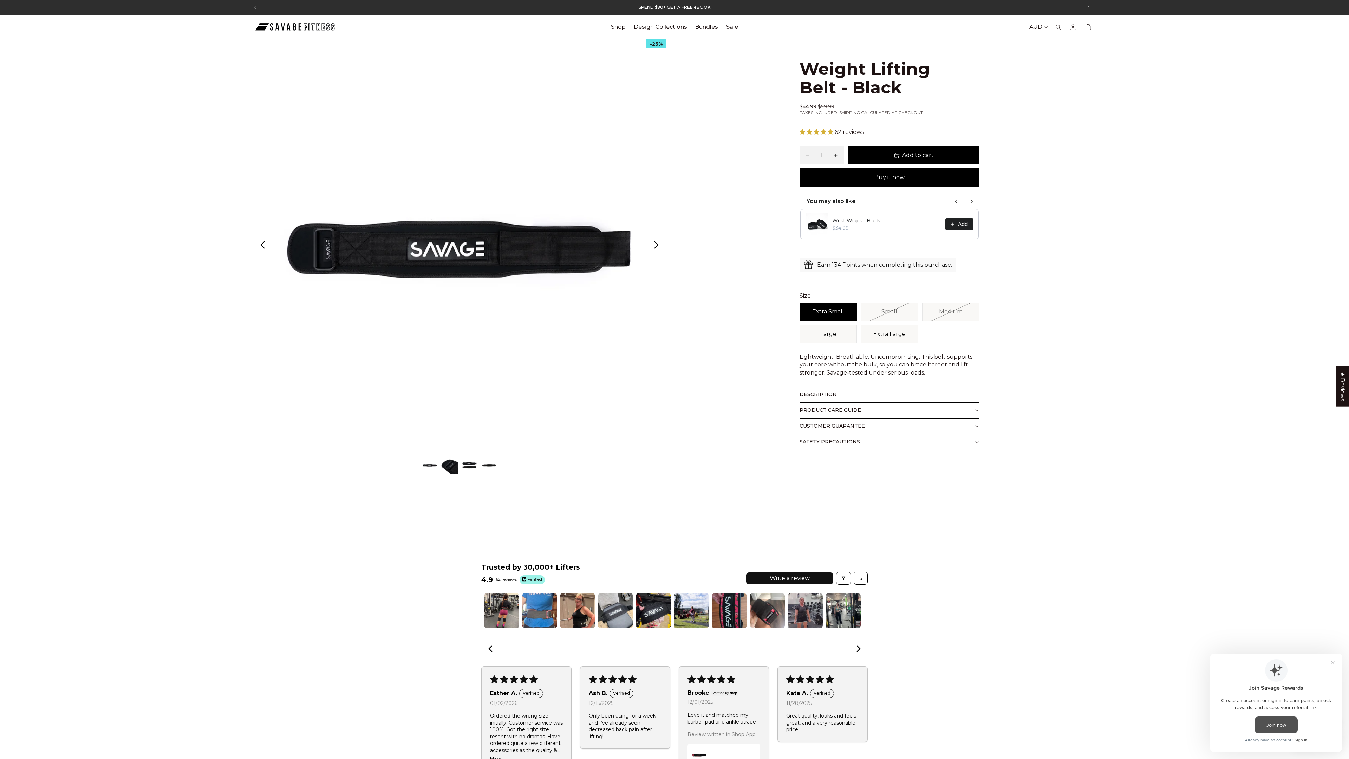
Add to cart (918, 155)
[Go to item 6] (691, 610)
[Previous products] (956, 201)
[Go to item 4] (615, 610)
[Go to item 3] (577, 610)
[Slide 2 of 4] (449, 465)
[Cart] (1088, 27)
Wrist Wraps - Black (856, 221)
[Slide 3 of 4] (469, 465)
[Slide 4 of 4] (489, 465)
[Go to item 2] (539, 610)
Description (818, 394)
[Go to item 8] (767, 610)
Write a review (790, 578)
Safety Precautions (830, 442)
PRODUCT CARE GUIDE (830, 410)
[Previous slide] (261, 246)
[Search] (1058, 27)
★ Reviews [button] (1342, 386)
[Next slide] (658, 246)
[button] (817, 132)
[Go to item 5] (653, 610)
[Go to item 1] (501, 610)
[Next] (856, 649)
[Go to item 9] (805, 610)
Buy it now (889, 177)
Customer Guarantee (832, 426)
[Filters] (843, 578)
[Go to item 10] (843, 610)
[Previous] (492, 649)
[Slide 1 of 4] (430, 465)
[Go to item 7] (729, 610)
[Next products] (971, 201)
